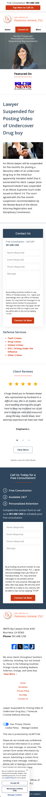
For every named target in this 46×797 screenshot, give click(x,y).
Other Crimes (15, 355)
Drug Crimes (14, 341)
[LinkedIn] (26, 647)
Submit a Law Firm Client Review (23, 460)
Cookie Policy (12, 727)
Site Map (23, 695)
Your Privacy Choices (20, 724)
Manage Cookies (30, 727)
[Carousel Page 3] (29, 440)
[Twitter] (20, 647)
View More (23, 449)
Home (7, 29)
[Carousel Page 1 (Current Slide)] (17, 440)
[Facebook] (14, 647)
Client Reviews (23, 371)
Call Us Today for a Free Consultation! (23, 476)
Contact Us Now (23, 320)
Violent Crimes (15, 345)
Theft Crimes (15, 338)
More (38, 29)
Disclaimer (23, 687)
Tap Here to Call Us (23, 7)
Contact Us (23, 29)
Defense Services (14, 332)
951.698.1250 (19, 636)
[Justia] (32, 647)
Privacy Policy (23, 691)
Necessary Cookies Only (15, 789)
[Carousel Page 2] (23, 440)
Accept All (14, 783)
